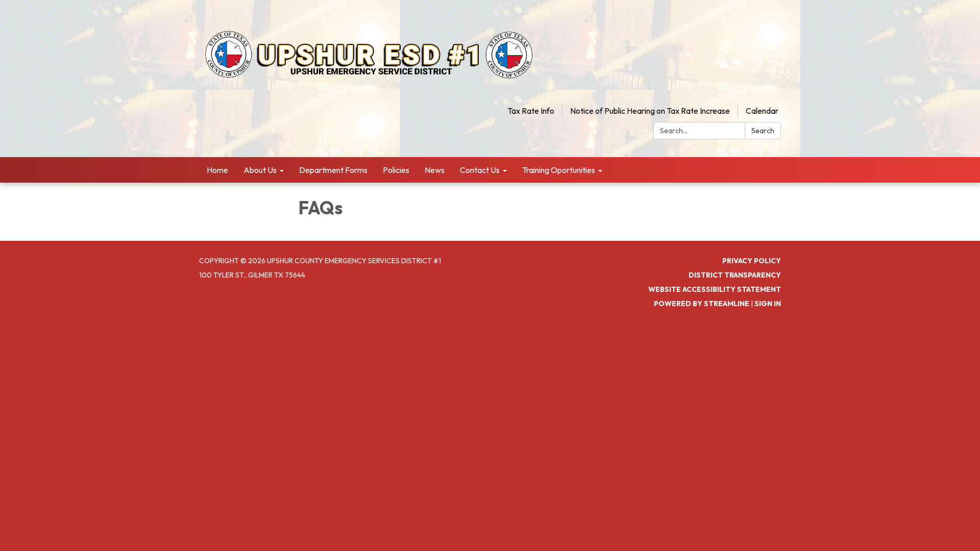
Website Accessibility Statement (714, 289)
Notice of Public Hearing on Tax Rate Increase (650, 111)
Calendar (762, 111)
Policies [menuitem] (396, 170)
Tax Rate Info (530, 111)
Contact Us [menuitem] (480, 170)
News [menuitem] (435, 170)
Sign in (767, 303)
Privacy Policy (751, 260)
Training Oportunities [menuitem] (558, 170)
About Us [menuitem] (260, 170)
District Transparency (735, 275)
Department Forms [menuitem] (333, 170)
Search (762, 130)
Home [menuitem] (217, 170)
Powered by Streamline (701, 303)
